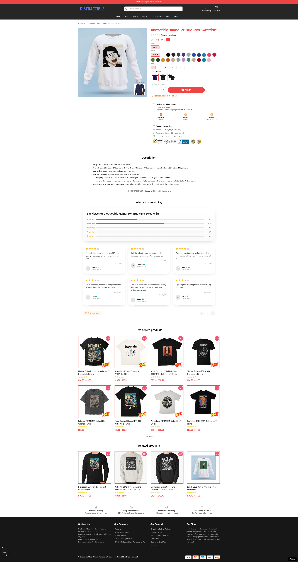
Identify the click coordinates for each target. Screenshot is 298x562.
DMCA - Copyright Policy (123, 539)
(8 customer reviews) (168, 35)
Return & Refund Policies (160, 535)
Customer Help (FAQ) (158, 542)
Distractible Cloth (93, 24)
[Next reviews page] (213, 313)
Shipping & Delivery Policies (161, 529)
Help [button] (293, 559)
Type (152, 43)
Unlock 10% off (5, 552)
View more (149, 436)
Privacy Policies (120, 535)
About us (118, 529)
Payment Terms (156, 532)
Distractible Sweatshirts (112, 24)
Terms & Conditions (122, 532)
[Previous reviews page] (202, 313)
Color (153, 51)
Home (80, 24)
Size (152, 64)
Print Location (156, 71)
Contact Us (155, 539)
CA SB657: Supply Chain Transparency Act (130, 542)
